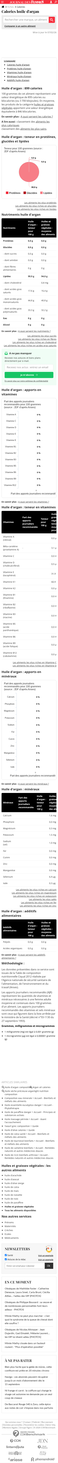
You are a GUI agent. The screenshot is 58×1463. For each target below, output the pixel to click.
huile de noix (11, 1198)
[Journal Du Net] (43, 1441)
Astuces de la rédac (16, 1260)
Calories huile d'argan (18, 64)
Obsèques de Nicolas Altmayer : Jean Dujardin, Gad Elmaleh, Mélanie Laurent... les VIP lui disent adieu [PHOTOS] (27, 1333)
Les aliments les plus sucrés (41, 335)
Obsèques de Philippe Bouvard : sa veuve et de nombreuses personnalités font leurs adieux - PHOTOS (28, 1306)
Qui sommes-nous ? (13, 1422)
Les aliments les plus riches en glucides (35, 205)
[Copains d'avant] (15, 1453)
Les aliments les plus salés (42, 899)
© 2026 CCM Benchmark (44, 1428)
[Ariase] (15, 1459)
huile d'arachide (13, 1175)
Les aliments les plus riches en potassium (34, 896)
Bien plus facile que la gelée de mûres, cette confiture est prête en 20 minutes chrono (28, 1369)
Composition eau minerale (18, 1098)
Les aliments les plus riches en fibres (37, 339)
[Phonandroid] (43, 1459)
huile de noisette (13, 1194)
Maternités (10, 1226)
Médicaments (12, 1237)
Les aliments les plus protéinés (40, 202)
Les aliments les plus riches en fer (38, 902)
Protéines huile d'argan (19, 68)
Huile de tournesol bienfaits (19, 1140)
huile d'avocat (12, 1179)
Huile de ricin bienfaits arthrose (21, 1154)
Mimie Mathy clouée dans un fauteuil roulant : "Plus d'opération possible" (25, 1345)
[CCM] (15, 1441)
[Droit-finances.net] (43, 1447)
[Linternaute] (15, 1447)
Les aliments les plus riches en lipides (36, 209)
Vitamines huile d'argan (19, 72)
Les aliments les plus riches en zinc (38, 905)
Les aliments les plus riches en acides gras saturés (30, 345)
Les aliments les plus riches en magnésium (34, 892)
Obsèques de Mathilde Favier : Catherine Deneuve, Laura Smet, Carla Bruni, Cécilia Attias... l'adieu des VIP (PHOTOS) (27, 1292)
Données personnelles (12, 1425)
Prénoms (9, 1222)
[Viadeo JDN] (43, 1453)
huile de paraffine (14, 1202)
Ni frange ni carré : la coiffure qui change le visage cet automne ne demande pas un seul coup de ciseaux (28, 1394)
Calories (21, 6)
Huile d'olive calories (15, 1130)
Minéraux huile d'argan (19, 76)
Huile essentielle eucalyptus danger (23, 1105)
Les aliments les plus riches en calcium (36, 889)
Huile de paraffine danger (18, 1112)
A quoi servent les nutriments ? (34, 331)
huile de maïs (12, 1190)
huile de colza (12, 1187)
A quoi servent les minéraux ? (33, 783)
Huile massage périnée (16, 1119)
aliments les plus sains (33, 129)
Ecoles (8, 1234)
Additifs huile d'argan (18, 80)
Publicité (36, 1422)
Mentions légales (10, 1428)
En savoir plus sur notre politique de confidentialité (26, 381)
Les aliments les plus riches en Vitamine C (34, 662)
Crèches (9, 1230)
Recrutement (47, 1422)
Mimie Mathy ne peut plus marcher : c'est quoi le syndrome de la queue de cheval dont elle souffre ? (29, 1320)
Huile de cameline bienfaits (19, 1147)
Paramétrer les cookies (34, 1425)
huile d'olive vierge (14, 1183)
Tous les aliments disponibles (20, 1210)
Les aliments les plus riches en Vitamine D (34, 665)
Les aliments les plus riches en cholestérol (34, 342)
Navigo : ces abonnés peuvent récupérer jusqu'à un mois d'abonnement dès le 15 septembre (26, 1381)
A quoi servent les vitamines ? (33, 501)
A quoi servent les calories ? (37, 116)
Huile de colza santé (15, 1133)
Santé (10, 1255)
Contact (27, 1422)
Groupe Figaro (26, 1428)
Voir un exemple (45, 1255)
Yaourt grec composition (17, 1126)
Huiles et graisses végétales (19, 1206)
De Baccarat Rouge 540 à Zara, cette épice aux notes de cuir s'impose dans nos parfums (29, 1406)
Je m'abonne (27, 374)
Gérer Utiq (50, 1425)
